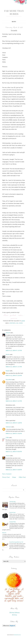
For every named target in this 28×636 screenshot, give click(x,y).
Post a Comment (7, 474)
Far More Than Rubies (14, 12)
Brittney (14, 615)
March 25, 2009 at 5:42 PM (14, 433)
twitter (21, 315)
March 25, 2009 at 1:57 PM (14, 366)
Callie (7, 437)
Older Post (22, 477)
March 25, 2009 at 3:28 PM (14, 423)
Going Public (12, 521)
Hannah (8, 332)
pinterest (14, 318)
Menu (14, 21)
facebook (13, 315)
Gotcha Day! (12, 512)
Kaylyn (7, 370)
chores (21, 323)
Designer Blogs (17, 634)
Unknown (8, 427)
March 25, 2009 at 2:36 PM (14, 375)
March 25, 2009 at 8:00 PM (14, 451)
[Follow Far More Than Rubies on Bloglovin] (9, 626)
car (17, 323)
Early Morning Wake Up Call (16, 542)
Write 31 (4, 532)
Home (14, 477)
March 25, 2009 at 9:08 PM (14, 469)
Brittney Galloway (15, 612)
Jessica (8, 455)
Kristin (8, 354)
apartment (12, 323)
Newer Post (6, 477)
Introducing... (12, 501)
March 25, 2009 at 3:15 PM (14, 401)
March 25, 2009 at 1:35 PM (14, 350)
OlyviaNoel (9, 379)
